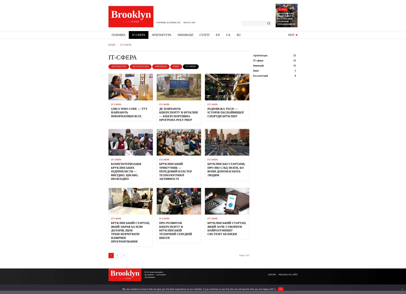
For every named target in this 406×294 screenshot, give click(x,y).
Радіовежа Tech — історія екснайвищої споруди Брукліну (225, 112)
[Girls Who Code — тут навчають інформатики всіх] (130, 87)
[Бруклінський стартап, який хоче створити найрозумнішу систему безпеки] (227, 201)
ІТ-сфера (282, 9)
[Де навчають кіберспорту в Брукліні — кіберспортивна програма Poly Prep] (179, 87)
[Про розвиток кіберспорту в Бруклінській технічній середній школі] (179, 201)
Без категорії (141, 66)
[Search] (269, 23)
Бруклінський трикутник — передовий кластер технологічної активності (175, 171)
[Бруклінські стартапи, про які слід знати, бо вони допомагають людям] (227, 142)
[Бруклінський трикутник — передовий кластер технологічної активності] (179, 142)
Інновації (161, 66)
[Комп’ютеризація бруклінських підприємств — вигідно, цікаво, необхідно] (130, 142)
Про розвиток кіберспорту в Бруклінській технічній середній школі (286, 19)
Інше (176, 66)
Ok (280, 289)
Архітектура (118, 66)
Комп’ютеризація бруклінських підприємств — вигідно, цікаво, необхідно (126, 171)
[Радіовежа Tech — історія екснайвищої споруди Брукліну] (227, 87)
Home (112, 45)
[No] (402, 289)
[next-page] (124, 255)
